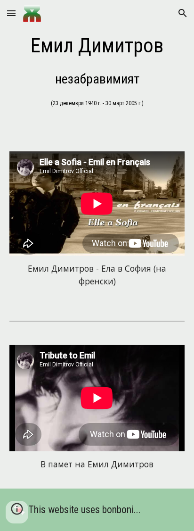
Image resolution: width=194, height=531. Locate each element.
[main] (97, 45)
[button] (11, 13)
